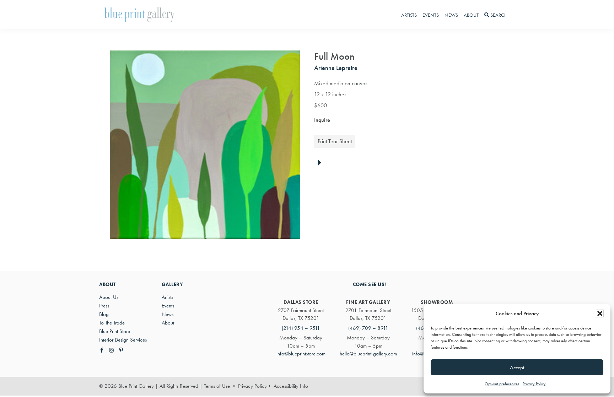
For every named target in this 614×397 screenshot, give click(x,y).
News (167, 314)
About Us (108, 297)
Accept (517, 367)
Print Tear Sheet (335, 141)
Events (168, 305)
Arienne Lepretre (335, 68)
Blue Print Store (114, 331)
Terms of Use (217, 386)
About (168, 322)
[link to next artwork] (321, 163)
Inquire (322, 120)
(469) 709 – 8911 (368, 328)
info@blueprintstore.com (300, 353)
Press (104, 305)
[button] (599, 313)
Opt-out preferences (502, 384)
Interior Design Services (123, 339)
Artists (167, 297)
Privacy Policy (534, 384)
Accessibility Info (291, 386)
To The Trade (112, 322)
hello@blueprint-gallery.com (368, 353)
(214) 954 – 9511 (301, 328)
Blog (104, 314)
